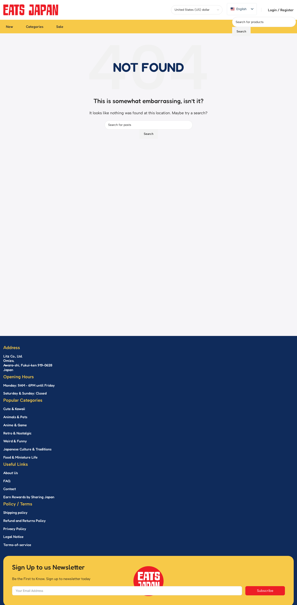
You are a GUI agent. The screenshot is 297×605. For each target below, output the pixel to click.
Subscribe (265, 591)
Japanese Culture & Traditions (27, 449)
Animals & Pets (15, 417)
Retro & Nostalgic (17, 433)
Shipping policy (15, 512)
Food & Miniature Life (20, 457)
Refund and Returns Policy (24, 520)
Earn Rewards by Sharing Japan (28, 497)
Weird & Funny (15, 441)
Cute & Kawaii (14, 409)
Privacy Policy (14, 528)
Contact (9, 489)
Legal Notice (13, 536)
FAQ (7, 481)
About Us (10, 473)
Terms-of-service (17, 545)
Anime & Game (15, 425)
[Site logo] (30, 9)
